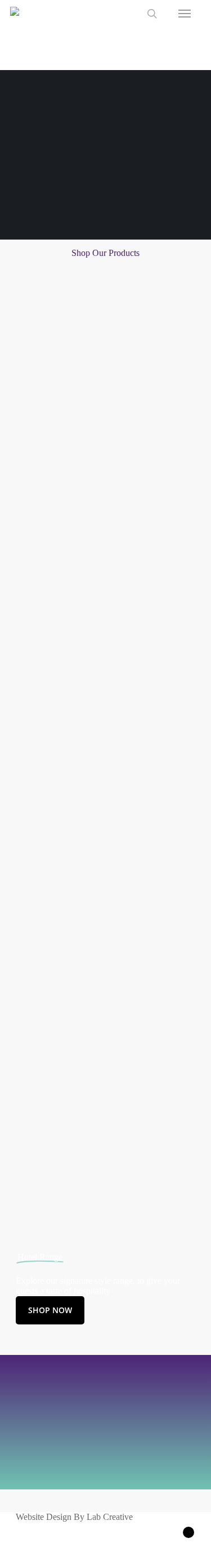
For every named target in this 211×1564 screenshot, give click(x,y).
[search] (152, 13)
